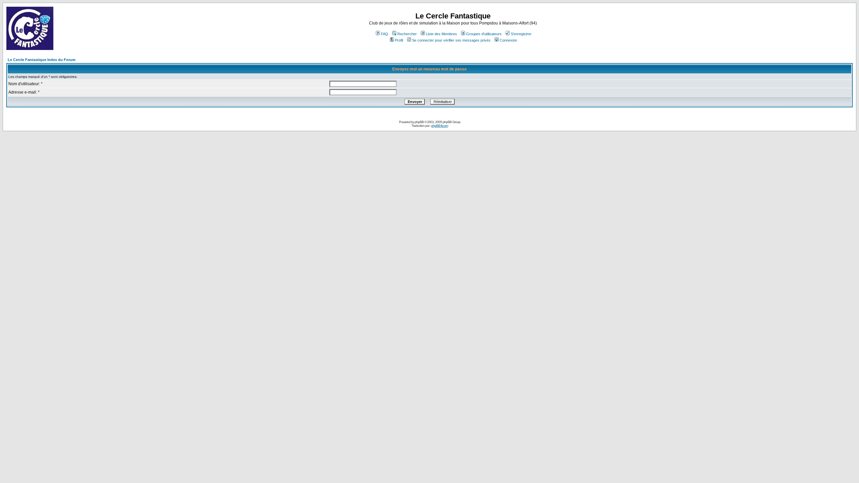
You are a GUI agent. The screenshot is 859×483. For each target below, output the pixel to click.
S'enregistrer (521, 34)
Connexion (508, 40)
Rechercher (407, 34)
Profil (399, 40)
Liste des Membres (441, 34)
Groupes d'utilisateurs (484, 34)
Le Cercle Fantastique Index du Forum (41, 60)
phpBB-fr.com (439, 125)
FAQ (384, 34)
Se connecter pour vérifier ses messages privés (451, 40)
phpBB (419, 122)
